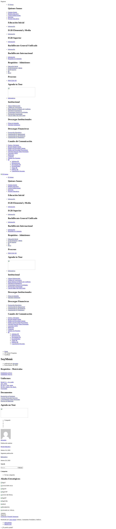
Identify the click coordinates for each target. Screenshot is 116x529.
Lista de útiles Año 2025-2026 (16, 115)
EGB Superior (12, 69)
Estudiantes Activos (6, 373)
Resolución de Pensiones (8, 396)
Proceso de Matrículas (7, 401)
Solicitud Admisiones (14, 125)
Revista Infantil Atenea (14, 147)
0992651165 (8, 524)
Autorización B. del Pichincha (16, 136)
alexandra (15, 363)
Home (6, 351)
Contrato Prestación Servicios (9, 398)
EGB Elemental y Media (15, 68)
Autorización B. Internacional (16, 134)
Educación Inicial (13, 66)
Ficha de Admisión (13, 123)
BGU (9, 73)
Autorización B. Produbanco (16, 137)
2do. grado (4, 383)
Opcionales (4, 388)
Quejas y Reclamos (13, 145)
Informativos (4, 457)
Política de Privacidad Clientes (16, 148)
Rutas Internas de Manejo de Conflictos (19, 109)
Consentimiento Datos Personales (10, 399)
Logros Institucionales (14, 15)
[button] (7, 527)
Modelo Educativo (13, 14)
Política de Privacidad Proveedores (18, 150)
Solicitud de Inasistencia (15, 110)
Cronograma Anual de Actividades (18, 112)
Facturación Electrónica (14, 132)
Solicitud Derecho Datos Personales (18, 151)
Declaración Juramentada (15, 114)
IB (8, 71)
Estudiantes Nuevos (6, 374)
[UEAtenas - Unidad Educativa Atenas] (4, 174)
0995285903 (8, 522)
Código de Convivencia (15, 107)
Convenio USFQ (13, 153)
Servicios (10, 17)
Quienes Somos (12, 12)
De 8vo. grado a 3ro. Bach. (8, 387)
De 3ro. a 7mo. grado (7, 385)
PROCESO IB (12, 80)
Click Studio (12, 519)
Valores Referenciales (14, 106)
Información (11, 26)
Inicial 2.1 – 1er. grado (7, 382)
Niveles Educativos (5, 446)
